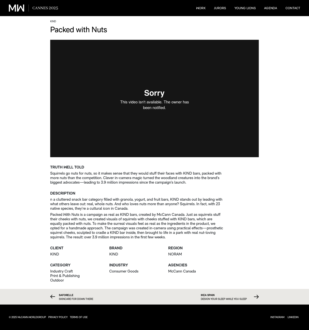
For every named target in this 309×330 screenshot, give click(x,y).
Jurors (220, 8)
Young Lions (245, 8)
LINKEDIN (293, 317)
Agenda (270, 8)
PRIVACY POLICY (58, 317)
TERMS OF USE (79, 317)
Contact (293, 8)
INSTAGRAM (277, 317)
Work (201, 8)
